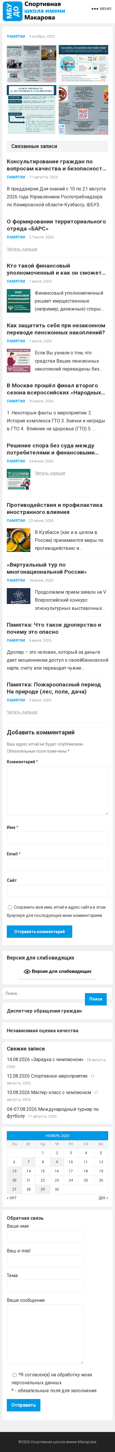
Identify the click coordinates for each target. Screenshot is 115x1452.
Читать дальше (22, 249)
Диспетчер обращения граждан (44, 1011)
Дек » (103, 1198)
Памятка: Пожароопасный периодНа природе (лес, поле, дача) (54, 688)
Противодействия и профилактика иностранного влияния (55, 508)
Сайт (12, 880)
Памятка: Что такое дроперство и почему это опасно (54, 628)
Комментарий (22, 761)
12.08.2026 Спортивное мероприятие (47, 1076)
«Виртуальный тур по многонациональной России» (47, 568)
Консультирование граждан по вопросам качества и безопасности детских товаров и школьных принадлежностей (56, 172)
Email (14, 854)
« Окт (12, 1198)
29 (43, 1189)
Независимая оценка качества (42, 1030)
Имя (12, 827)
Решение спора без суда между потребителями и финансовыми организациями (51, 452)
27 (14, 1189)
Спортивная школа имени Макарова (63, 1442)
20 (14, 1180)
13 (14, 1171)
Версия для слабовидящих (61, 970)
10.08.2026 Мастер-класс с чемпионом (49, 1092)
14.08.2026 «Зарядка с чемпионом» (45, 1059)
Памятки (16, 36)
